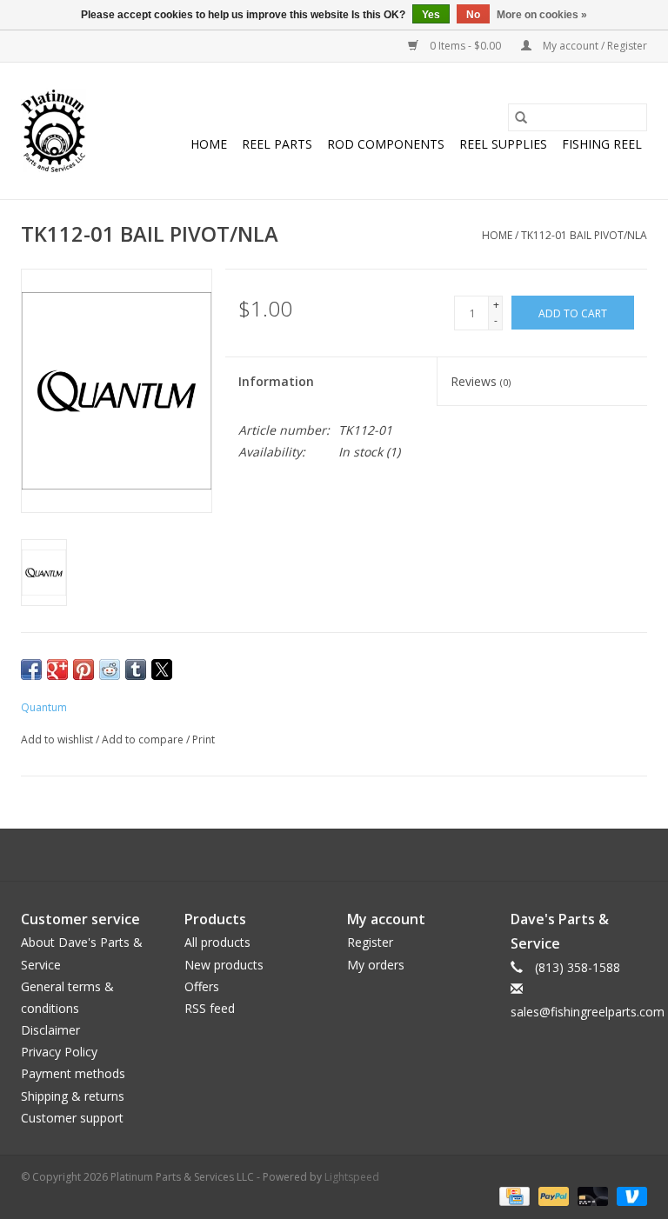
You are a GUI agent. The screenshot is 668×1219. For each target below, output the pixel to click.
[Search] (521, 117)
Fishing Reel (602, 144)
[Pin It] (83, 669)
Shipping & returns (72, 1096)
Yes (431, 15)
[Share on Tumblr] (135, 669)
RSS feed (209, 1008)
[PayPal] (551, 1195)
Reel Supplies (503, 144)
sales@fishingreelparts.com (588, 1011)
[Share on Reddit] (109, 669)
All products (217, 942)
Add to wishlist (58, 739)
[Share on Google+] (57, 669)
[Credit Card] (512, 1195)
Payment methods (73, 1073)
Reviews (481, 381)
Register (370, 942)
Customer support (72, 1117)
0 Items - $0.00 (465, 45)
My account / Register (593, 45)
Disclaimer (50, 1030)
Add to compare (144, 739)
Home (208, 144)
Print (203, 739)
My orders (375, 964)
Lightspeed (351, 1176)
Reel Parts (277, 144)
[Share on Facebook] (31, 669)
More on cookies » (542, 15)
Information (276, 381)
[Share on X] (161, 669)
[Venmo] (629, 1195)
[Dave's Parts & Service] (53, 131)
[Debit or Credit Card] (591, 1195)
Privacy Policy (59, 1051)
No (473, 15)
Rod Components (385, 144)
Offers (201, 986)
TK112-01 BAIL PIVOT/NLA (584, 235)
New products (224, 964)
